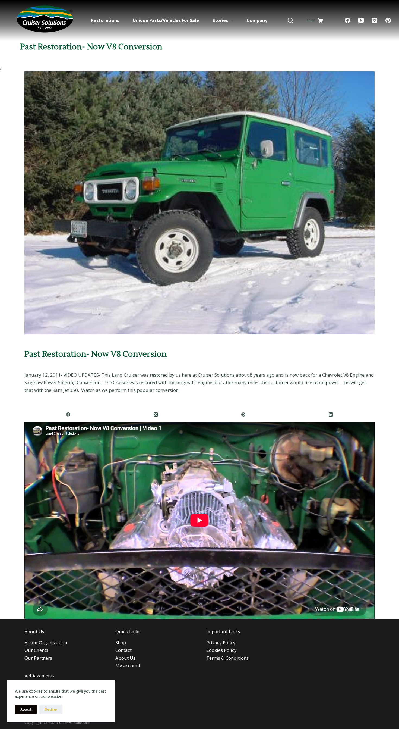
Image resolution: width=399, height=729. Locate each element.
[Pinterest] (388, 20)
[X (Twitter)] (155, 415)
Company (257, 20)
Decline (51, 709)
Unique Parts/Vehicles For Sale (166, 20)
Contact (123, 650)
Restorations (105, 20)
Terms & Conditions (227, 658)
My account (127, 665)
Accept (25, 709)
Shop (120, 642)
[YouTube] (361, 20)
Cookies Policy (221, 650)
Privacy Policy (221, 642)
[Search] (290, 20)
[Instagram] (374, 20)
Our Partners (38, 658)
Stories (220, 20)
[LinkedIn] (331, 415)
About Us (125, 658)
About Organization (45, 642)
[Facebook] (347, 20)
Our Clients (36, 650)
